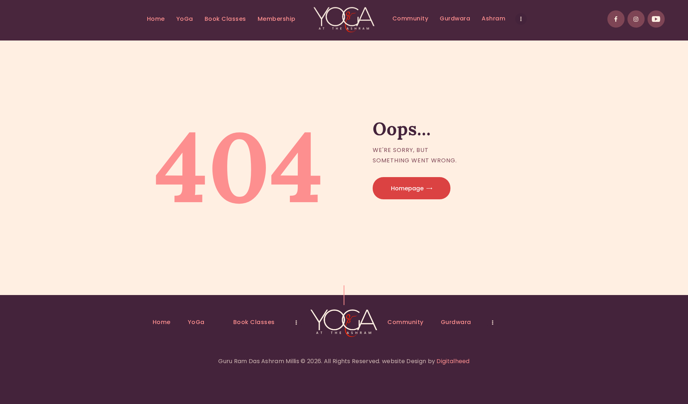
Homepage (407, 188)
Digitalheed (452, 361)
